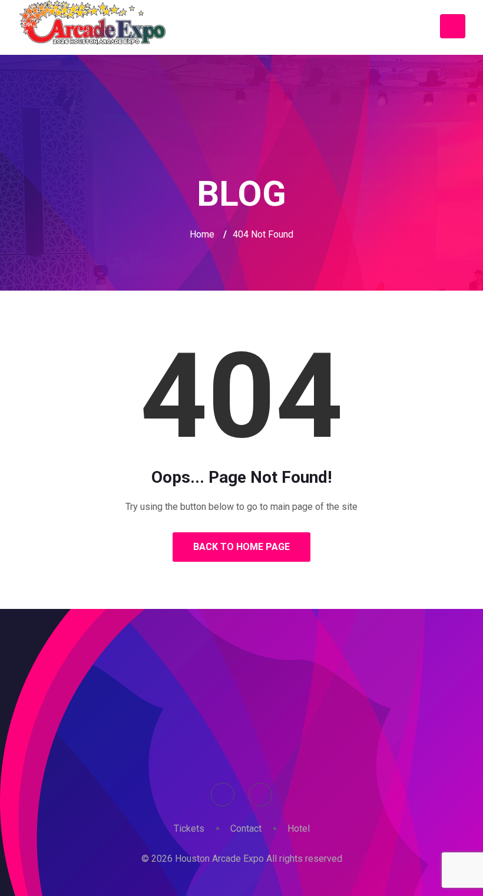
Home (202, 234)
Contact (246, 828)
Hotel (298, 828)
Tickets (189, 828)
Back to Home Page (241, 546)
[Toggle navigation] (452, 26)
